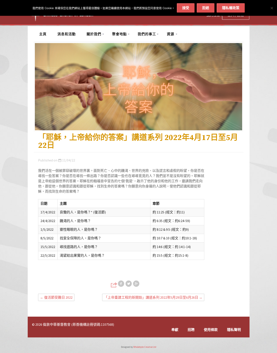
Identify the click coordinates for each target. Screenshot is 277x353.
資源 (170, 34)
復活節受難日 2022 (56, 297)
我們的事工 (147, 34)
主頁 (43, 34)
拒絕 (205, 8)
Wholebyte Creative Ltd (144, 346)
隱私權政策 (230, 8)
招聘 (191, 329)
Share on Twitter (129, 283)
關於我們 (94, 34)
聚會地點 (119, 34)
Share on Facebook (121, 283)
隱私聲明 (234, 329)
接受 (185, 8)
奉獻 (174, 329)
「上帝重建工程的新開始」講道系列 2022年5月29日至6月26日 (153, 297)
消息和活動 (66, 34)
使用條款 (211, 329)
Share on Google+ (136, 283)
